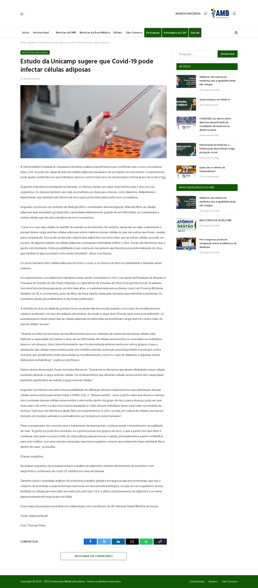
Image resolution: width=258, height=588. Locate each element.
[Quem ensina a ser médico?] (186, 104)
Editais (118, 32)
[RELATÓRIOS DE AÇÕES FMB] (186, 224)
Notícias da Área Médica (95, 32)
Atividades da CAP (175, 32)
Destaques (153, 32)
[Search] (236, 32)
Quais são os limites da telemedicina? (212, 169)
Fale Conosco (134, 32)
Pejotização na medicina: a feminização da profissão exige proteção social (217, 149)
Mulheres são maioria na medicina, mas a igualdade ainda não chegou (217, 81)
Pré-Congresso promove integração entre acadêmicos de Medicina (218, 243)
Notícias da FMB (66, 32)
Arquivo (32, 42)
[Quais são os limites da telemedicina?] (186, 172)
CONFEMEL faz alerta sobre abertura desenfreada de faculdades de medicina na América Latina (215, 124)
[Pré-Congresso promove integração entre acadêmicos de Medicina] (186, 244)
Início (25, 32)
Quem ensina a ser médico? (214, 100)
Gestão (195, 32)
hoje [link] (103, 425)
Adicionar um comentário (94, 556)
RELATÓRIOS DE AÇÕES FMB (215, 220)
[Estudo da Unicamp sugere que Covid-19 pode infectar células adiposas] (93, 121)
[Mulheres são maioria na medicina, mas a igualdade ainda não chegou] (186, 81)
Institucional (41, 32)
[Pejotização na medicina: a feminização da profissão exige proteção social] (186, 149)
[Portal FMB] (21, 13)
